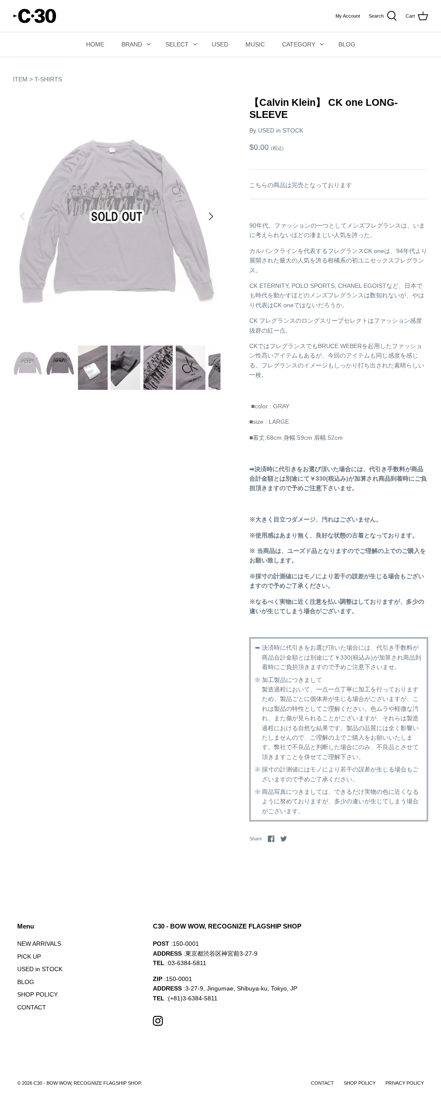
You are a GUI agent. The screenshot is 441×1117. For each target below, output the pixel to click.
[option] (116, 216)
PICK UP (29, 956)
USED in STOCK (280, 130)
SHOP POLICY (37, 994)
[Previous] (22, 216)
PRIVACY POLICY (404, 1083)
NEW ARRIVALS (39, 943)
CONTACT (31, 1007)
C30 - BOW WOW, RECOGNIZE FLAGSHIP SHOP (87, 1083)
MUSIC (255, 44)
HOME (95, 44)
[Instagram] (158, 1021)
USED (220, 44)
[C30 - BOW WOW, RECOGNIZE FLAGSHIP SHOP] (34, 16)
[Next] (211, 216)
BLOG (347, 44)
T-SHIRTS (48, 79)
